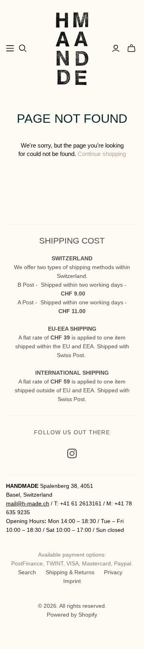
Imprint (72, 581)
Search (27, 572)
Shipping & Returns (70, 572)
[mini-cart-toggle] (131, 48)
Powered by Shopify (72, 614)
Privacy (113, 572)
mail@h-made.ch (27, 503)
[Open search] (23, 48)
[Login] (116, 48)
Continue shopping (102, 153)
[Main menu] (10, 48)
